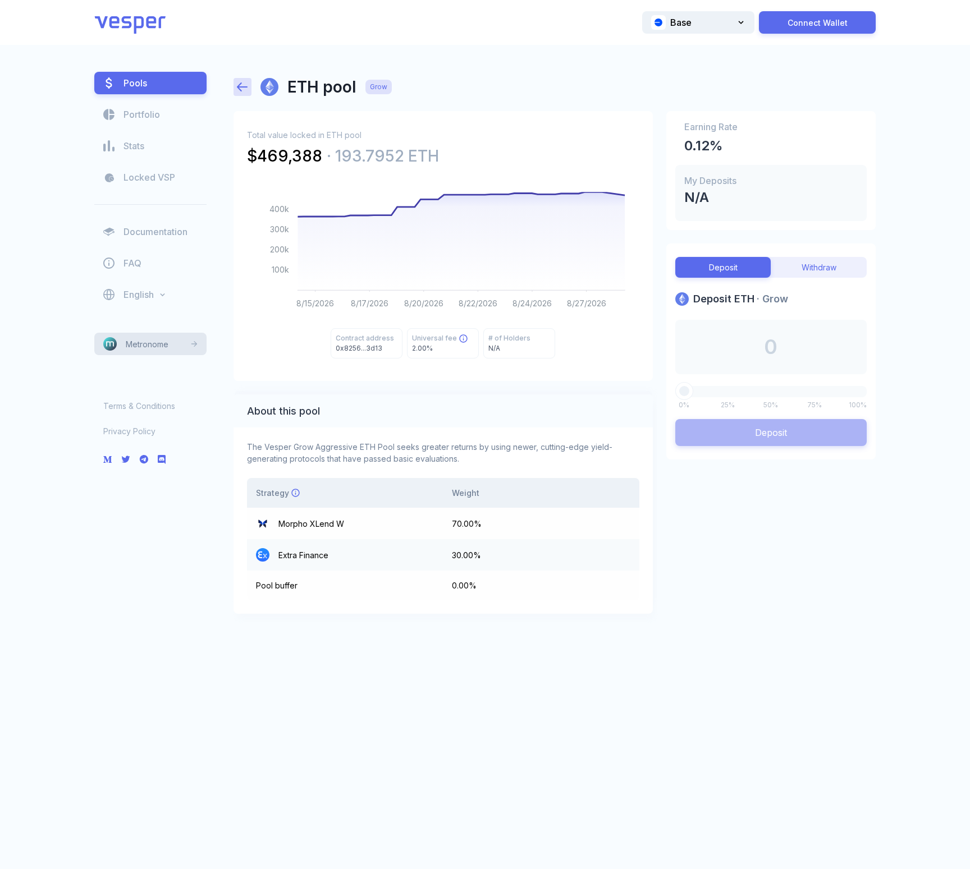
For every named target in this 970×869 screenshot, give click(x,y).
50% (770, 405)
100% (858, 405)
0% (684, 405)
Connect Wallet (818, 22)
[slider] (684, 391)
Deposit (771, 432)
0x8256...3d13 (359, 348)
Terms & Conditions (139, 406)
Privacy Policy (129, 431)
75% (814, 405)
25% (728, 405)
